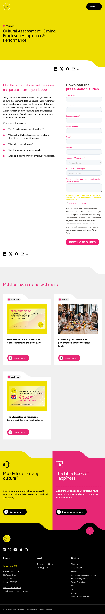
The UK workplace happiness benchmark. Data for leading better (25, 418)
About (73, 585)
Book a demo (16, 512)
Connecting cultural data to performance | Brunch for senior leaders (74, 342)
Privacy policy (42, 568)
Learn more (19, 358)
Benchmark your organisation (83, 575)
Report (74, 571)
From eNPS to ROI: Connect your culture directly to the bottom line (24, 341)
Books (74, 593)
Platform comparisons (80, 596)
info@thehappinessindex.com (15, 591)
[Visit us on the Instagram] (26, 549)
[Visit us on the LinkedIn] (4, 549)
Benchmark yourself (79, 578)
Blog (73, 589)
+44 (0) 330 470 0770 (12, 587)
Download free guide (72, 512)
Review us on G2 (10, 566)
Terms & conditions (45, 564)
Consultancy (76, 568)
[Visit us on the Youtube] (15, 549)
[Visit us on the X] (9, 549)
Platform (74, 564)
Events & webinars (78, 582)
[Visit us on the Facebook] (21, 549)
